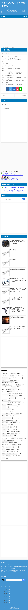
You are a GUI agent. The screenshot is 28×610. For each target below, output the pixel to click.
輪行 (3, 458)
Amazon (4, 375)
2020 (5, 597)
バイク (19, 398)
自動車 (13, 438)
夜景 (10, 456)
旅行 (16, 456)
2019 (5, 598)
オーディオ (5, 387)
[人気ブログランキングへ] (5, 178)
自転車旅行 (5, 438)
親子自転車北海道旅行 (7, 442)
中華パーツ (5, 444)
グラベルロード (12, 389)
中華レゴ (14, 444)
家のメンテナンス (6, 418)
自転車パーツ (14, 433)
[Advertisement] (14, 34)
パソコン (4, 400)
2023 (5, 591)
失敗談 (21, 438)
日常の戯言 (11, 449)
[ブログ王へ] (4, 180)
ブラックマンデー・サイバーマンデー (11, 402)
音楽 (10, 415)
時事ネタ (13, 431)
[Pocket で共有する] (17, 89)
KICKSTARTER (13, 380)
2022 (5, 593)
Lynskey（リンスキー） (8, 382)
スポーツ (12, 391)
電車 (10, 447)
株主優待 (15, 422)
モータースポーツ (6, 409)
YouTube (18, 384)
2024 (5, 589)
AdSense (4, 373)
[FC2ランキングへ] (14, 180)
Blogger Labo (16, 608)
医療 (3, 415)
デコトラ (4, 398)
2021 (5, 595)
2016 (5, 604)
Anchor (12, 375)
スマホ (16, 393)
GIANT (4, 380)
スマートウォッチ (6, 393)
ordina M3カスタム (6, 384)
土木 (16, 447)
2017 (5, 602)
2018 (5, 600)
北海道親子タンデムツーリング (9, 453)
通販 (3, 447)
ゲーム (4, 391)
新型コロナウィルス (15, 440)
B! (14, 89)
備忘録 (4, 451)
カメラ (13, 387)
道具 (3, 449)
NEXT (23, 95)
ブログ (4, 404)
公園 (14, 427)
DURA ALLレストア (16, 378)
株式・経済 (5, 422)
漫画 (3, 456)
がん (3, 389)
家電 (3, 420)
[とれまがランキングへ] (15, 178)
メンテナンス (13, 407)
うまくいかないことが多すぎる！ (13, 4)
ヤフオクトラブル (6, 411)
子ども (4, 431)
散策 (14, 429)
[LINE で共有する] (20, 89)
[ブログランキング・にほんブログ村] (12, 175)
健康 (12, 424)
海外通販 (11, 420)
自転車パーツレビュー (7, 436)
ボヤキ (4, 407)
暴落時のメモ (13, 451)
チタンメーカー (13, 395)
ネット (12, 398)
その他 (4, 395)
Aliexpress (13, 373)
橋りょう (4, 424)
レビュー (17, 413)
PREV (4, 95)
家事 (16, 418)
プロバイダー (13, 404)
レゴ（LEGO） (5, 413)
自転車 (4, 433)
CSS (19, 375)
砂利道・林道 (5, 429)
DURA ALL (4, 378)
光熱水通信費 (5, 427)
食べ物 (4, 440)
